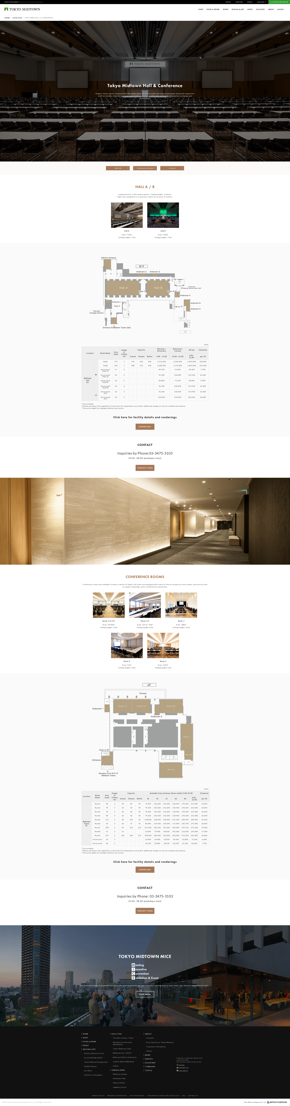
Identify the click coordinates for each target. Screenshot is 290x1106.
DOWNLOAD (145, 427)
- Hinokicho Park (119, 1078)
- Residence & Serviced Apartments (122, 1043)
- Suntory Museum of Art (93, 1053)
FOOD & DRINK (13, 2)
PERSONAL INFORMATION (117, 1095)
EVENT (225, 9)
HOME (7, 18)
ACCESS (280, 9)
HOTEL (250, 9)
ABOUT (271, 9)
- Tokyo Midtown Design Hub (95, 1062)
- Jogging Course (119, 1087)
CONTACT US (183, 1068)
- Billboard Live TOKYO (122, 1053)
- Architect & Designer (92, 1075)
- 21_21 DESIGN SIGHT (93, 1058)
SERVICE (228, 2)
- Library (148, 1051)
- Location (149, 1038)
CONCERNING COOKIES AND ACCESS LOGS (163, 1095)
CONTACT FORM (145, 468)
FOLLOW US (183, 1071)
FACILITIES (260, 9)
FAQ (183, 1095)
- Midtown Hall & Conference (124, 1057)
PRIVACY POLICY (98, 1095)
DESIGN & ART (238, 9)
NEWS (147, 1055)
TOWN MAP (239, 2)
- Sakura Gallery (118, 1083)
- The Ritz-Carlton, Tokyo (123, 1038)
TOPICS (148, 1070)
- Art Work (87, 1071)
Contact (172, 168)
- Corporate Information (155, 1047)
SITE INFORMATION (137, 1095)
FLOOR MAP (150, 1063)
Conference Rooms (145, 168)
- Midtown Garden (119, 1074)
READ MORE (145, 994)
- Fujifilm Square (90, 1066)
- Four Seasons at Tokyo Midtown (159, 1042)
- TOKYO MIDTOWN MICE (123, 1062)
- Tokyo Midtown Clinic (121, 1049)
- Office (115, 1066)
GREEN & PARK (118, 1070)
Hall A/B (118, 168)
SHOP (6, 2)
